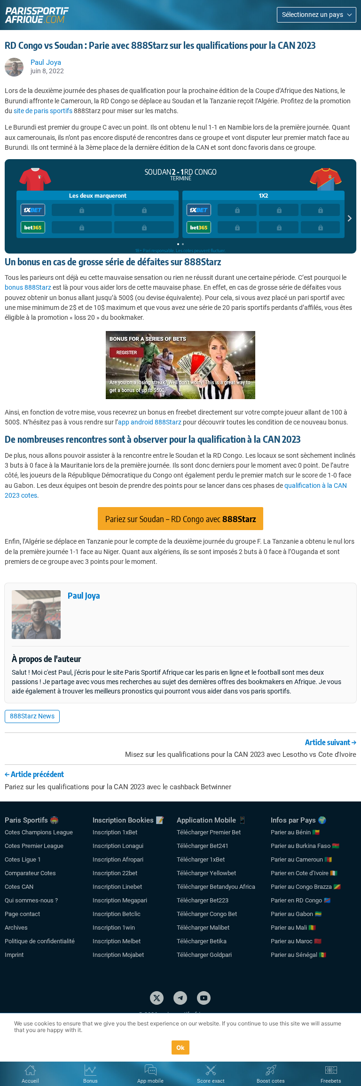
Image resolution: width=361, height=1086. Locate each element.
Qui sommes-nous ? (31, 900)
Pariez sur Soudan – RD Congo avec (180, 518)
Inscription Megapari (120, 900)
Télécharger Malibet (203, 927)
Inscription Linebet (117, 886)
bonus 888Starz (28, 287)
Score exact (211, 1081)
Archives (16, 927)
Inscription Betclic (117, 913)
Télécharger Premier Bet (209, 832)
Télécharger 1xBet (201, 859)
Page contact (22, 913)
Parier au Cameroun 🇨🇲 (301, 859)
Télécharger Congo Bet (207, 913)
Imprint (14, 954)
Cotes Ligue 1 (23, 859)
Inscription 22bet (115, 873)
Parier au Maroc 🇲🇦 (296, 941)
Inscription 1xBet (115, 832)
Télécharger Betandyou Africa (216, 886)
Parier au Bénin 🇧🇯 (295, 832)
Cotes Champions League (39, 832)
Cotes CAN (19, 886)
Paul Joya (84, 595)
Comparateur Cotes (30, 873)
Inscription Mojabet (118, 954)
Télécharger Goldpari (204, 954)
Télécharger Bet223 (202, 900)
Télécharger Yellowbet (206, 873)
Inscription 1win (114, 927)
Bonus (90, 1081)
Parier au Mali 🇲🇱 (293, 927)
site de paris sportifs (43, 111)
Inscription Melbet (117, 941)
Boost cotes (271, 1081)
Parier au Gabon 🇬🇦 (296, 913)
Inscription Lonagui (118, 845)
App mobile (150, 1081)
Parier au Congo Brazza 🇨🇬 (306, 886)
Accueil (30, 1081)
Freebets (331, 1081)
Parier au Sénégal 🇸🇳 (298, 954)
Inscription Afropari (118, 859)
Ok (180, 1047)
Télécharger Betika (202, 941)
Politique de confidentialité (40, 941)
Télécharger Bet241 (202, 845)
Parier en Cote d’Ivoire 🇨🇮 (304, 873)
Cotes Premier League (34, 845)
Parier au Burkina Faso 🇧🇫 (305, 845)
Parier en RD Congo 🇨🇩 (301, 900)
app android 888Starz (149, 422)
